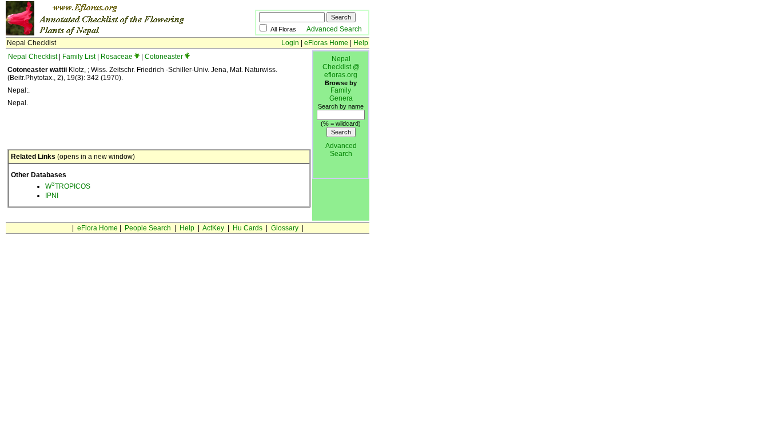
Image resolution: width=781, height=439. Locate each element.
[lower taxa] (137, 57)
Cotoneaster (164, 57)
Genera (341, 98)
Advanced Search (334, 29)
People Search (148, 228)
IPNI (51, 195)
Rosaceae (117, 57)
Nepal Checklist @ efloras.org (341, 67)
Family (340, 90)
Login (290, 43)
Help (360, 43)
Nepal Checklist (32, 57)
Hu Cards (247, 228)
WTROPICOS (67, 186)
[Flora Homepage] (113, 33)
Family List (78, 57)
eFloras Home (326, 43)
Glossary (284, 228)
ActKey (213, 228)
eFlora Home (97, 228)
